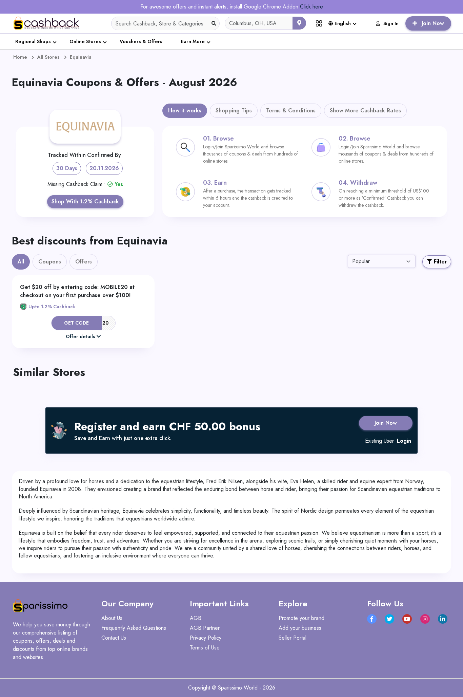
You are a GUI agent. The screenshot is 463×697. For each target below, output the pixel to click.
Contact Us (113, 638)
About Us (111, 618)
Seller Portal (292, 638)
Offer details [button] (80, 336)
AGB (195, 618)
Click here (311, 7)
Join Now (386, 423)
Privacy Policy (205, 638)
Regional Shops (33, 41)
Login (404, 441)
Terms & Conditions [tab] (291, 110)
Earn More (193, 41)
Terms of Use (205, 648)
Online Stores (85, 41)
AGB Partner (205, 628)
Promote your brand (301, 618)
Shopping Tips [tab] (234, 110)
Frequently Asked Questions (133, 628)
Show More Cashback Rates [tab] (365, 110)
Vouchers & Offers (141, 41)
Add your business (300, 628)
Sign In (391, 23)
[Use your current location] (299, 23)
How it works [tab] (184, 110)
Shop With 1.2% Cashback (85, 201)
